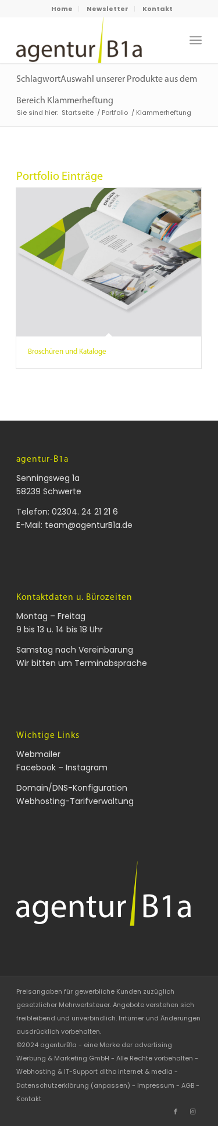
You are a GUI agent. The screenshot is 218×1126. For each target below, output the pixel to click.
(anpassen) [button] (110, 1085)
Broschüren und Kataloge (67, 352)
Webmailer (38, 754)
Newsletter (107, 8)
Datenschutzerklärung (52, 1085)
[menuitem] (62, 9)
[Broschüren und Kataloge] (108, 262)
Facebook (36, 767)
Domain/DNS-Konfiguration (71, 788)
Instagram (87, 767)
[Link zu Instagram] (193, 1111)
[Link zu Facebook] (175, 1111)
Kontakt (157, 8)
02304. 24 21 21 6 (85, 511)
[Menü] (196, 40)
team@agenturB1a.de (89, 525)
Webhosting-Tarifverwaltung (75, 801)
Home (62, 8)
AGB (187, 1085)
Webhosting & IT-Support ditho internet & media (94, 1071)
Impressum (155, 1085)
